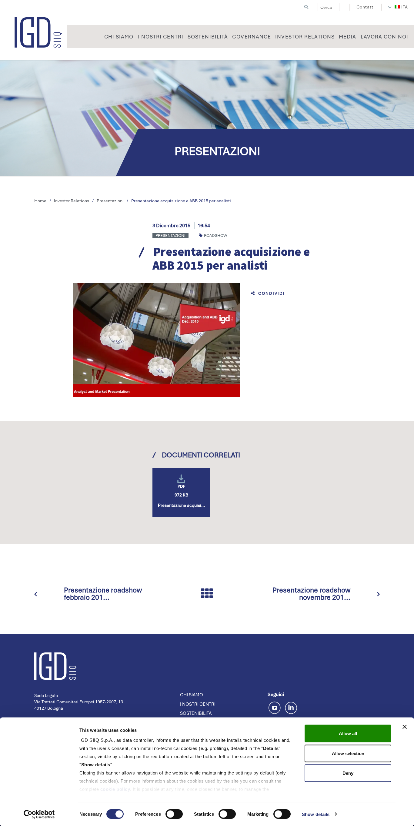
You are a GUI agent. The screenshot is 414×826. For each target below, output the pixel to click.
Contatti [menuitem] (365, 7)
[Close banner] (404, 727)
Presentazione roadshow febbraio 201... (103, 593)
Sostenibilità (196, 713)
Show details (315, 814)
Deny (347, 773)
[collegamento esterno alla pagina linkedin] (291, 707)
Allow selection (348, 753)
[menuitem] (401, 7)
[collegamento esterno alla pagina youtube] (276, 707)
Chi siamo (191, 695)
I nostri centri (197, 704)
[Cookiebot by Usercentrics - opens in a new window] (39, 814)
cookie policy (115, 789)
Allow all (348, 733)
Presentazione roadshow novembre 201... (311, 593)
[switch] (174, 814)
